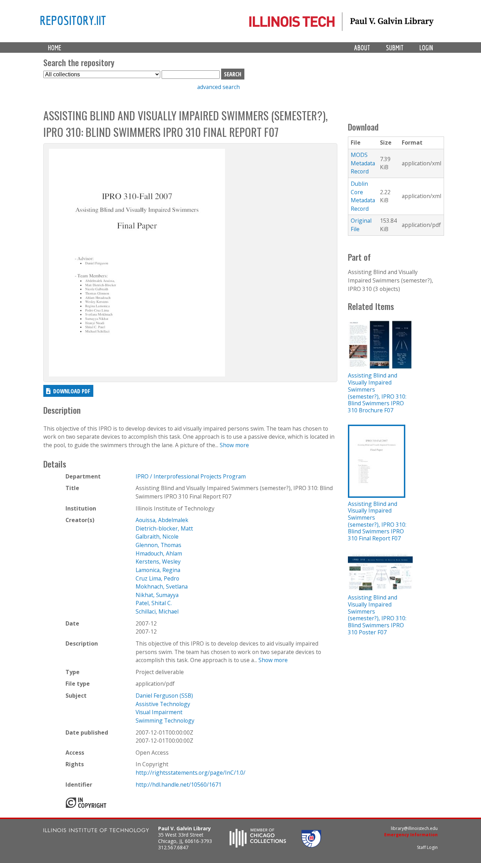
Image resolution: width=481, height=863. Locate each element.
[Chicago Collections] (258, 845)
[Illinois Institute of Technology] (96, 831)
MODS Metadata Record (363, 163)
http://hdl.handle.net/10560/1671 (178, 784)
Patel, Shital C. (154, 603)
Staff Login (427, 847)
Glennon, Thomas (158, 545)
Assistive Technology (163, 704)
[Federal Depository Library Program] (311, 845)
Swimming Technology (165, 720)
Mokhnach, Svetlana (162, 586)
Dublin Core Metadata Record (363, 196)
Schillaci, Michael (157, 611)
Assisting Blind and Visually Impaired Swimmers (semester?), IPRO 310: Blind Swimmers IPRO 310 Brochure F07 (377, 393)
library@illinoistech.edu (414, 828)
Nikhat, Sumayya (157, 595)
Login (426, 48)
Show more (234, 445)
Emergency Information (411, 835)
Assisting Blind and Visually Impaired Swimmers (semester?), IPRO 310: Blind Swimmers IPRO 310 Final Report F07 (377, 521)
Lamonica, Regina (158, 570)
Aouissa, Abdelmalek (162, 520)
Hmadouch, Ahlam (159, 553)
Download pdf (71, 391)
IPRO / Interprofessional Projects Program (191, 476)
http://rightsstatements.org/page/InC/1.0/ (190, 772)
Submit (395, 48)
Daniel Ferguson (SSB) (164, 695)
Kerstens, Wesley (158, 561)
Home (54, 48)
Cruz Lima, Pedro (157, 578)
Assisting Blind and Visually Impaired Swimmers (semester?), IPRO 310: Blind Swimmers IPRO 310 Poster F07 (377, 615)
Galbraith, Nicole (157, 536)
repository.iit (73, 20)
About (362, 48)
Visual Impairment (159, 712)
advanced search (218, 87)
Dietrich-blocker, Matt (164, 528)
